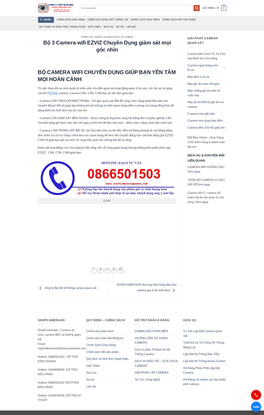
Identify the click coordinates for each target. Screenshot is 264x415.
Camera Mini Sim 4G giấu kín (206, 127)
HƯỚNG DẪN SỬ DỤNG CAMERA (151, 340)
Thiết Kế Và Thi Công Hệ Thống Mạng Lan (203, 345)
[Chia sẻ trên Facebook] (94, 270)
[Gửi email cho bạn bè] (107, 270)
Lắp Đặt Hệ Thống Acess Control (204, 361)
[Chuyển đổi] (224, 67)
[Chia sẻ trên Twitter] (101, 270)
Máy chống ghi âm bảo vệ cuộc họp (203, 93)
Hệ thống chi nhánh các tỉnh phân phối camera (204, 382)
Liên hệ (131, 26)
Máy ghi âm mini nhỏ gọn (203, 83)
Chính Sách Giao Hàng (145, 19)
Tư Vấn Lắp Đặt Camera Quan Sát (202, 333)
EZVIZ (53, 93)
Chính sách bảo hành (71, 19)
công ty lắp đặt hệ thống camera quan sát (69, 288)
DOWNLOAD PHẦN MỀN (151, 331)
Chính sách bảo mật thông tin (107, 19)
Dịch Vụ (109, 26)
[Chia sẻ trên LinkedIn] (121, 270)
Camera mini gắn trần (201, 113)
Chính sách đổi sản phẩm (179, 19)
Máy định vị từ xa (198, 76)
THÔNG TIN (87, 37)
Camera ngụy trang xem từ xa (202, 68)
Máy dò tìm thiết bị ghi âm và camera (205, 104)
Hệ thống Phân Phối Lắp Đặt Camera (201, 370)
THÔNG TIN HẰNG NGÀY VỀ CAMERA (113, 37)
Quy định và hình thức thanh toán (62, 26)
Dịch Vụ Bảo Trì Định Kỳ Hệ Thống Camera (152, 352)
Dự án (120, 26)
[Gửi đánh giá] (197, 8)
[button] (214, 8)
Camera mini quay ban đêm (205, 120)
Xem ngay (193, 171)
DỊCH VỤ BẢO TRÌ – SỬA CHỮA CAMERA (156, 363)
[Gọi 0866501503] (256, 395)
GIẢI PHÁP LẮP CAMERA (152, 372)
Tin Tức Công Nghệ (147, 379)
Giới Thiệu (94, 26)
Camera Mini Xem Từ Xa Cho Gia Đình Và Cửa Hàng (206, 56)
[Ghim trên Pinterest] (114, 270)
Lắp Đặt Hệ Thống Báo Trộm (201, 354)
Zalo (255, 407)
